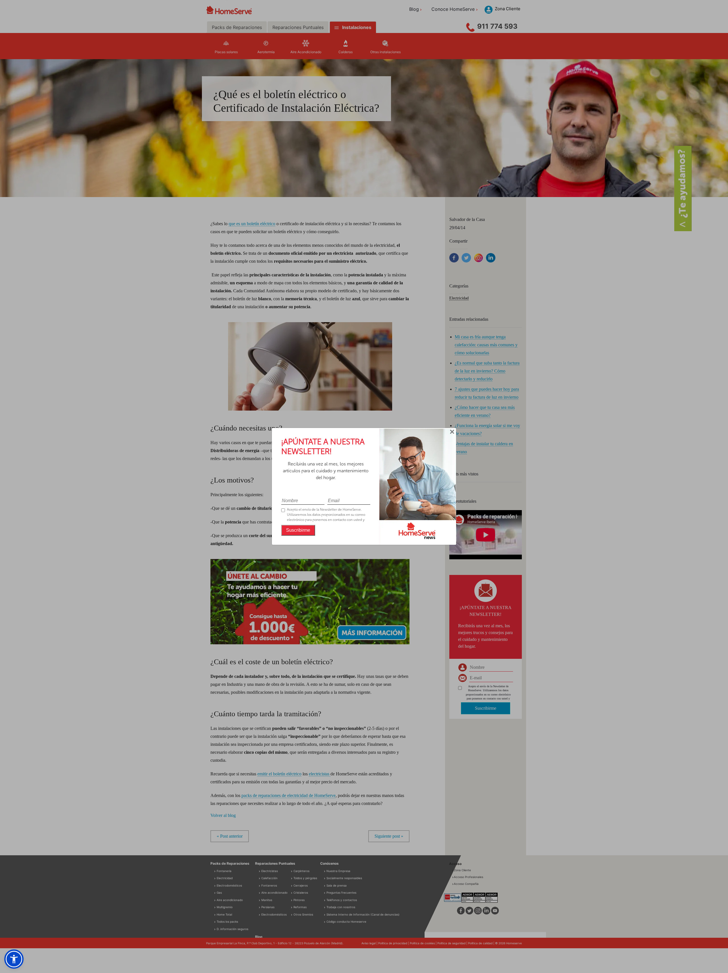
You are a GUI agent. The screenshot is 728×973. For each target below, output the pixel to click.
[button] (14, 959)
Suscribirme (298, 530)
